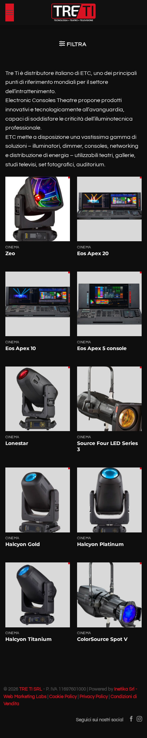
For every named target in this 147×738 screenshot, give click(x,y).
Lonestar (16, 443)
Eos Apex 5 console (102, 348)
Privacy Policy (94, 696)
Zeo (10, 253)
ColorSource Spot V (102, 639)
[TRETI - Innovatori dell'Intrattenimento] (73, 12)
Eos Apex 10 (20, 348)
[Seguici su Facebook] (131, 719)
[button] (9, 12)
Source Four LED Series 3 (107, 446)
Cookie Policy (63, 696)
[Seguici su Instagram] (139, 719)
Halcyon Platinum (100, 544)
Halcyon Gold (22, 544)
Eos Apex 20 (93, 253)
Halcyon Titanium (28, 639)
